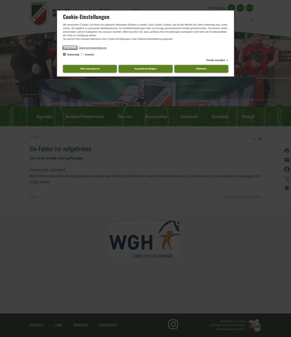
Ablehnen (201, 68)
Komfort (89, 54)
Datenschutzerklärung (93, 47)
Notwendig (73, 54)
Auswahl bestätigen (145, 68)
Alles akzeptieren (90, 68)
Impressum (70, 47)
